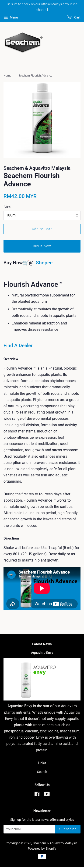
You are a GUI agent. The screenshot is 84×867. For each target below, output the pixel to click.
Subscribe (68, 829)
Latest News (42, 644)
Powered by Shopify (42, 848)
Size (7, 207)
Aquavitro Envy (42, 652)
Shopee (44, 262)
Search (42, 772)
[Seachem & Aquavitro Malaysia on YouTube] (47, 795)
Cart (77, 17)
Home (7, 75)
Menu (13, 17)
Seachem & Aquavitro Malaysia (55, 843)
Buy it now (42, 246)
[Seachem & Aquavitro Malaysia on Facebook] (37, 795)
